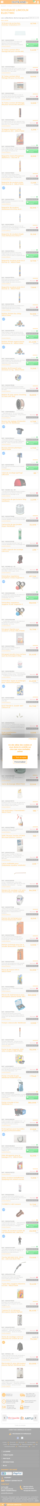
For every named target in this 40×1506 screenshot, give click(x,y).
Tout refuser (33, 739)
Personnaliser (20, 762)
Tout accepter (21, 757)
